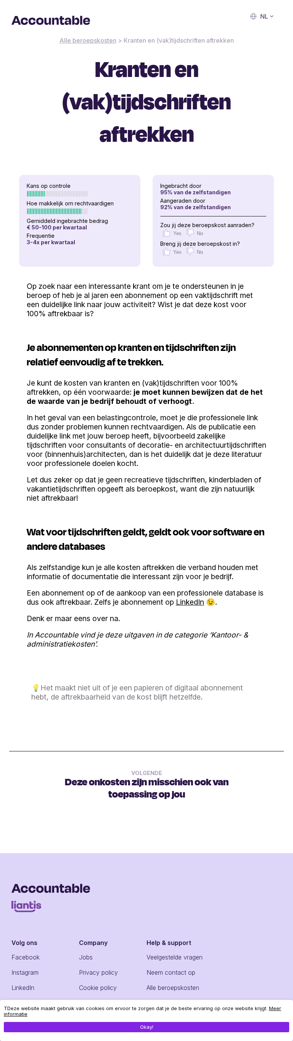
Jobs (86, 957)
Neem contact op (170, 972)
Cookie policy (98, 987)
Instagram (25, 972)
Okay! (146, 1027)
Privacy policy (98, 972)
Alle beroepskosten (88, 40)
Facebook (25, 957)
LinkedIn (190, 602)
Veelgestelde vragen (174, 957)
